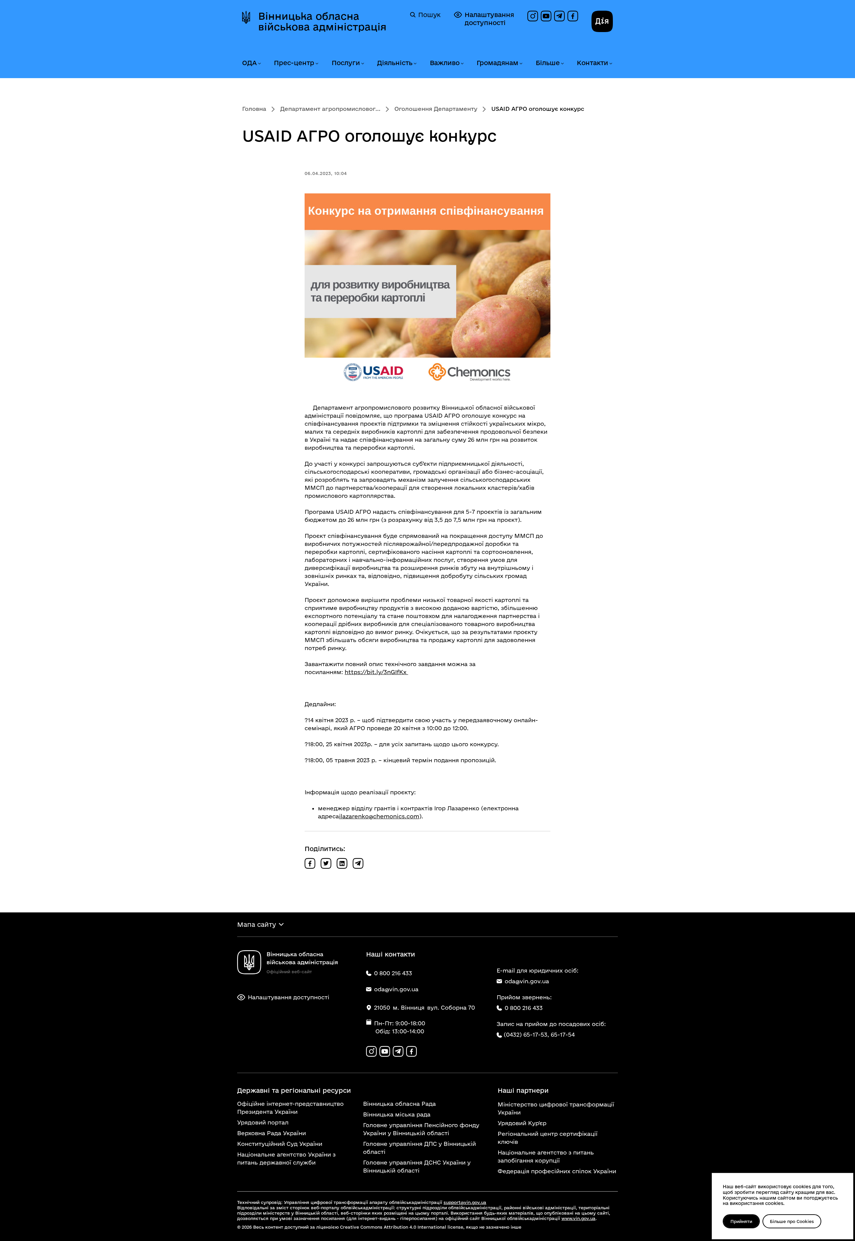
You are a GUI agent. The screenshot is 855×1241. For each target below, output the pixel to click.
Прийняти (741, 1221)
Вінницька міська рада (397, 1114)
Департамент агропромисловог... (330, 109)
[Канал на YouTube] (546, 16)
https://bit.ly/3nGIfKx (376, 672)
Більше (548, 62)
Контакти (592, 62)
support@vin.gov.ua (465, 1202)
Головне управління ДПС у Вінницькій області (419, 1148)
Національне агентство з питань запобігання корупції (546, 1156)
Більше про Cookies (792, 1221)
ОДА (249, 62)
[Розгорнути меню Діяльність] (414, 63)
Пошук (429, 14)
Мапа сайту (256, 924)
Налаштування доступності (489, 18)
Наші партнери (523, 1090)
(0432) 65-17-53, (526, 1034)
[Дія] (602, 21)
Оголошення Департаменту (435, 109)
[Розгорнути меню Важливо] (462, 63)
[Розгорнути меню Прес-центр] (316, 63)
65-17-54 (563, 1034)
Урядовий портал (263, 1122)
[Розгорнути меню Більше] (562, 63)
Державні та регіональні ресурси (294, 1090)
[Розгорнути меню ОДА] (259, 63)
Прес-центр (294, 62)
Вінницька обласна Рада (399, 1103)
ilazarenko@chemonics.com (379, 816)
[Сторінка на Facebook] (572, 16)
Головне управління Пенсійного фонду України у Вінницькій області (421, 1129)
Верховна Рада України (271, 1133)
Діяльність (394, 62)
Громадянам (497, 62)
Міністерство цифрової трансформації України (556, 1108)
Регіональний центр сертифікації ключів (547, 1137)
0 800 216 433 (524, 1008)
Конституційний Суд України (279, 1144)
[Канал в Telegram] (559, 16)
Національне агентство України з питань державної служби (286, 1158)
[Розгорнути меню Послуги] (362, 63)
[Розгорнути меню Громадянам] (520, 63)
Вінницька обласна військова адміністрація (322, 21)
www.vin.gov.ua (578, 1218)
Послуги (346, 62)
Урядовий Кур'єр (522, 1123)
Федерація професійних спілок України (557, 1171)
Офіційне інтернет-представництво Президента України (290, 1107)
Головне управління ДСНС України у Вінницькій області (417, 1166)
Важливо (445, 62)
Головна (254, 109)
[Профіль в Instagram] (532, 16)
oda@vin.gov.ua (527, 981)
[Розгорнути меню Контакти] (610, 63)
